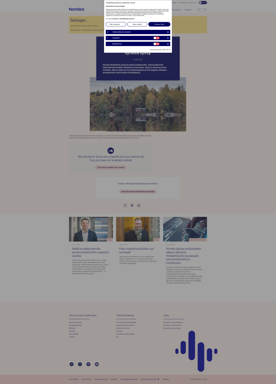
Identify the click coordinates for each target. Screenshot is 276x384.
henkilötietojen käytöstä (127, 19)
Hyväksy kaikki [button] (159, 24)
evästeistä (114, 19)
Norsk (112, 6)
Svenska (117, 6)
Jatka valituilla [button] (137, 24)
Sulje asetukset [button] (114, 24)
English (122, 6)
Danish (108, 6)
